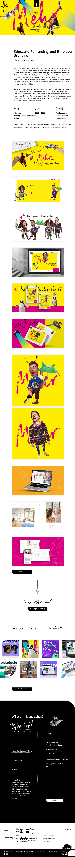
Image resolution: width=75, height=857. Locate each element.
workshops (47, 842)
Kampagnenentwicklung (64, 124)
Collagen (22, 124)
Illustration (54, 124)
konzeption (32, 836)
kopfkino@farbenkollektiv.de (57, 760)
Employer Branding (43, 124)
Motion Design (28, 128)
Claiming (16, 124)
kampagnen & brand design (32, 839)
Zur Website (21, 572)
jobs (17, 838)
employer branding (49, 839)
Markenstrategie (18, 128)
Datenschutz (53, 852)
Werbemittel (65, 128)
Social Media (37, 128)
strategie (31, 833)
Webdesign (46, 128)
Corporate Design (31, 124)
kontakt (67, 848)
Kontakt (30, 852)
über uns (18, 830)
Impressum (41, 852)
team (18, 836)
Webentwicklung (55, 128)
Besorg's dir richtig (37, 609)
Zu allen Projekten (22, 689)
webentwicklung (48, 833)
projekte (68, 829)
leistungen (32, 829)
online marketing (49, 836)
